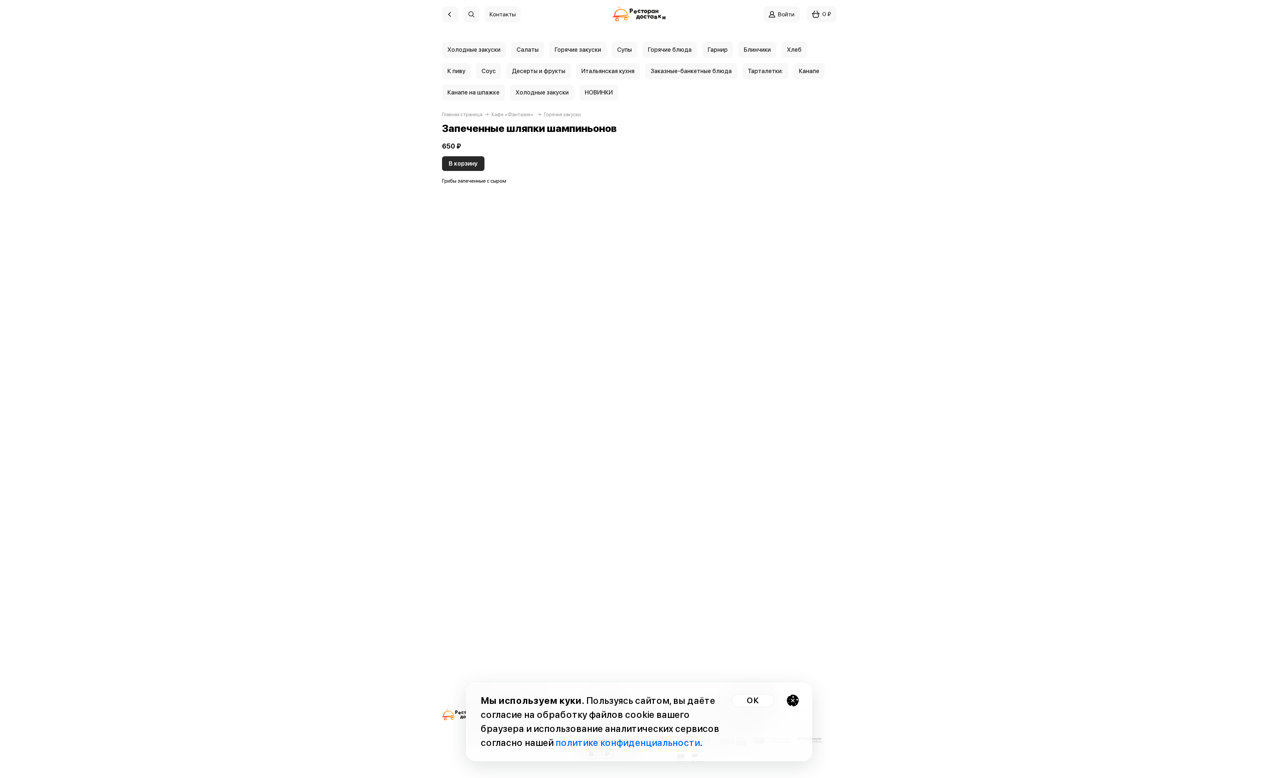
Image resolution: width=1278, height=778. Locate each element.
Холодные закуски (474, 49)
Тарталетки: (765, 70)
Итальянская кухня (607, 70)
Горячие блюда (670, 49)
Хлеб (794, 49)
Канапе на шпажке (473, 92)
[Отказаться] (793, 701)
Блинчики (757, 49)
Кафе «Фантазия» (512, 115)
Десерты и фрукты (538, 70)
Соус (488, 70)
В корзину (463, 163)
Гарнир (718, 49)
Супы (624, 49)
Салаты (528, 49)
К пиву (456, 70)
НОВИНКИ (599, 92)
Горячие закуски (578, 49)
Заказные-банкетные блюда (691, 70)
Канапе (809, 70)
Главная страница (462, 115)
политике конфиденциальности (628, 742)
